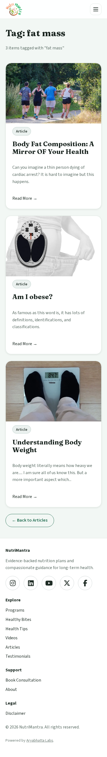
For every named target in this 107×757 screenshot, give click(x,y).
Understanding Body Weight (47, 446)
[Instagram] (12, 583)
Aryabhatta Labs (39, 740)
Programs (14, 610)
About (11, 689)
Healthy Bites (18, 620)
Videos (11, 638)
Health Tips (16, 629)
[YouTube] (49, 583)
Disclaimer (15, 713)
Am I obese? (32, 297)
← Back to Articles (29, 520)
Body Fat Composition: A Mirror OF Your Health (53, 148)
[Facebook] (85, 583)
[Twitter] (67, 583)
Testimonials (17, 656)
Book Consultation (23, 680)
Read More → (24, 198)
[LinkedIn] (31, 583)
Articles (12, 647)
